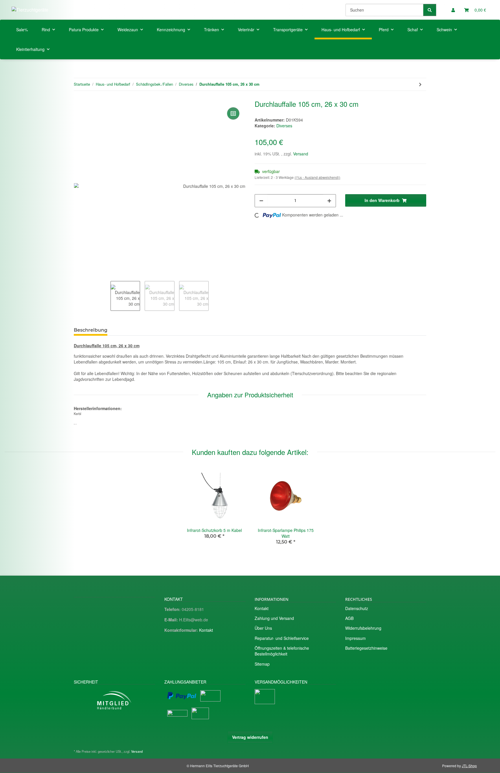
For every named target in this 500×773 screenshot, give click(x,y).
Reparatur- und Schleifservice (282, 638)
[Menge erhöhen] (329, 200)
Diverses (284, 125)
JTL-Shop (469, 765)
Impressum (355, 638)
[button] (453, 10)
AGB (349, 618)
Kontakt (206, 630)
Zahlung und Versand (274, 618)
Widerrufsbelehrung (363, 628)
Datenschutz (356, 608)
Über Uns (263, 628)
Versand (300, 154)
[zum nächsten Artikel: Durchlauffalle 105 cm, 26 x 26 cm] (420, 84)
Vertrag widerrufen (250, 737)
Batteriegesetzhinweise (366, 648)
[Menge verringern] (261, 200)
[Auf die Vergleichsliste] (233, 113)
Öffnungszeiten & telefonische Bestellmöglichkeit (282, 651)
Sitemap (262, 664)
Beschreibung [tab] (90, 330)
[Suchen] (429, 10)
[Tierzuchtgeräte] (30, 9)
